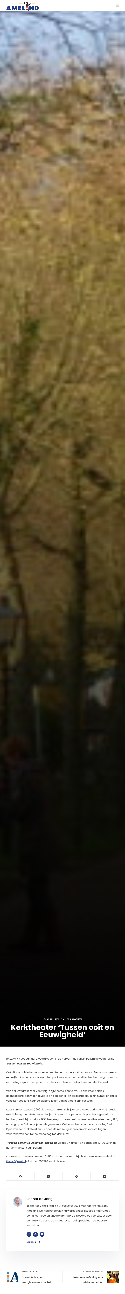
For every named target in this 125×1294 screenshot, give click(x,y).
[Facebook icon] (29, 1234)
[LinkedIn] (105, 1176)
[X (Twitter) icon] (42, 1234)
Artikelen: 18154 (34, 1242)
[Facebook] (20, 1176)
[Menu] (117, 5)
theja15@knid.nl (16, 1161)
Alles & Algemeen (73, 1019)
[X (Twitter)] (49, 1176)
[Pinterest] (77, 1176)
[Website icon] (35, 1234)
